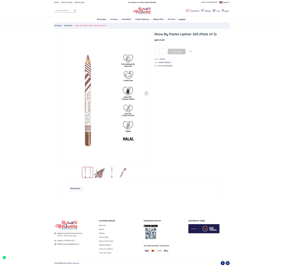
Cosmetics (68, 25)
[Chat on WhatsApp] (4, 257)
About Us (102, 225)
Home (58, 25)
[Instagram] (228, 263)
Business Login (79, 2)
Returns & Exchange (106, 241)
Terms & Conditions (106, 249)
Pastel (162, 59)
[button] (146, 93)
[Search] (75, 10)
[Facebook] (223, 263)
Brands (56, 2)
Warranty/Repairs (105, 245)
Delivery (102, 233)
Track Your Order (67, 2)
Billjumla (62, 263)
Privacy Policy (103, 237)
